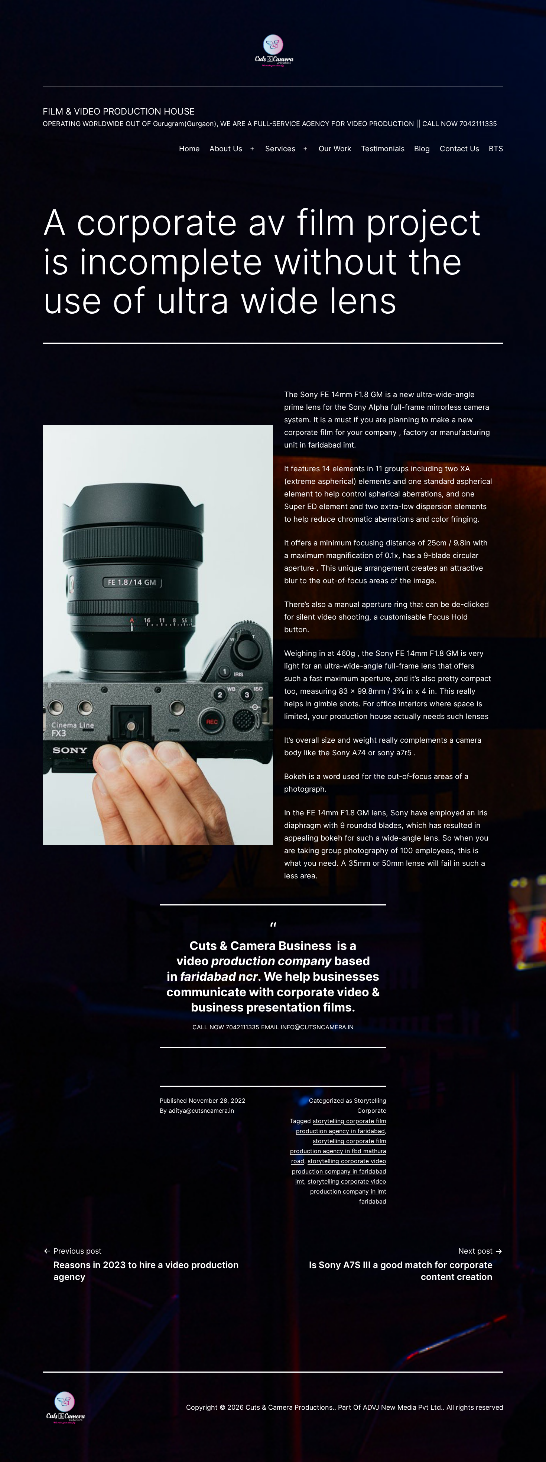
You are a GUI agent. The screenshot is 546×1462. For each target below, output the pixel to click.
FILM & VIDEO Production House (119, 111)
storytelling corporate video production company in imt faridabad (347, 1191)
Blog (422, 148)
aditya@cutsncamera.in (201, 1110)
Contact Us (459, 148)
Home (189, 148)
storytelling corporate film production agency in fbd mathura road (338, 1151)
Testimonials (382, 148)
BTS (496, 148)
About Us (225, 148)
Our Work (335, 148)
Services (280, 148)
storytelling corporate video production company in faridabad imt (339, 1171)
